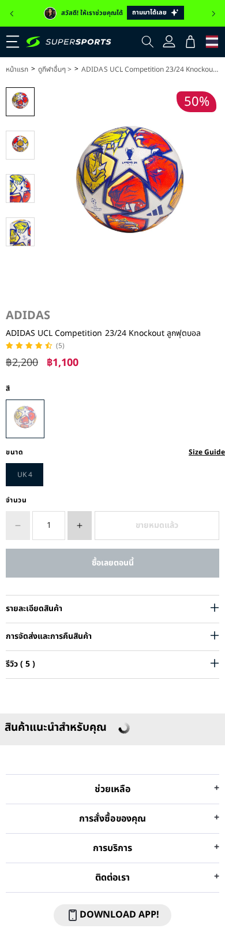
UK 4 (24, 474)
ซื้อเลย (112, 563)
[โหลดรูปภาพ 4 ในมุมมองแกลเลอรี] (20, 231)
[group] (112, 13)
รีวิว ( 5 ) (20, 664)
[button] (11, 14)
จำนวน (16, 500)
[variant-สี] (25, 419)
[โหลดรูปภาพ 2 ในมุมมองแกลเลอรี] (20, 145)
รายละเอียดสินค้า (34, 608)
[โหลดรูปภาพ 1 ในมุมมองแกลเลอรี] (20, 101)
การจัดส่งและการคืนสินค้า (49, 636)
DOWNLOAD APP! (119, 915)
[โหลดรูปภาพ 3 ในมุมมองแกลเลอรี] (20, 188)
